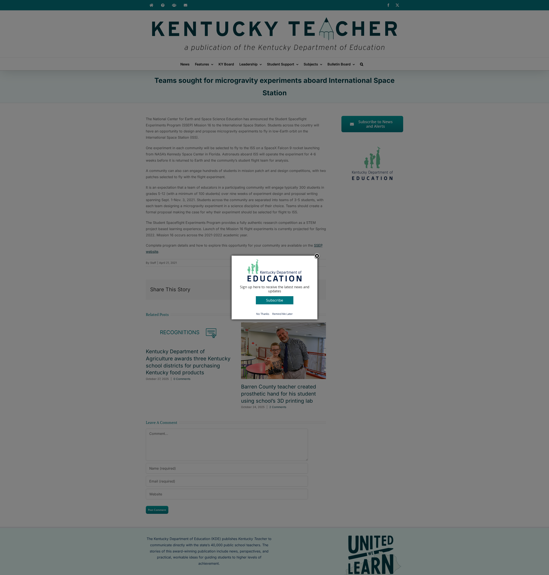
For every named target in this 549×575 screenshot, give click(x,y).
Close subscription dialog (317, 256)
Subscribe (274, 300)
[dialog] (274, 287)
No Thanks (262, 314)
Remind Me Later (282, 314)
